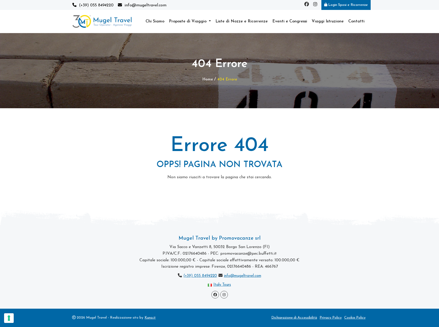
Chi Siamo (155, 21)
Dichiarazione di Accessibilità (294, 318)
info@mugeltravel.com (242, 276)
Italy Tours (222, 285)
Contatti (356, 21)
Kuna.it (150, 318)
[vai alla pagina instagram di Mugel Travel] (315, 5)
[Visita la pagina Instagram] (224, 294)
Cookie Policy (355, 318)
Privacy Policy (331, 318)
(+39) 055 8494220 (200, 276)
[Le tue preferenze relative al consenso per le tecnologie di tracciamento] (9, 318)
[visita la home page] (102, 21)
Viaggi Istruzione (328, 21)
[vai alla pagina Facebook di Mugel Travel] (306, 5)
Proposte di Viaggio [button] (188, 21)
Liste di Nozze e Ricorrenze (241, 21)
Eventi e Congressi (289, 21)
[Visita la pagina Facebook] (215, 294)
